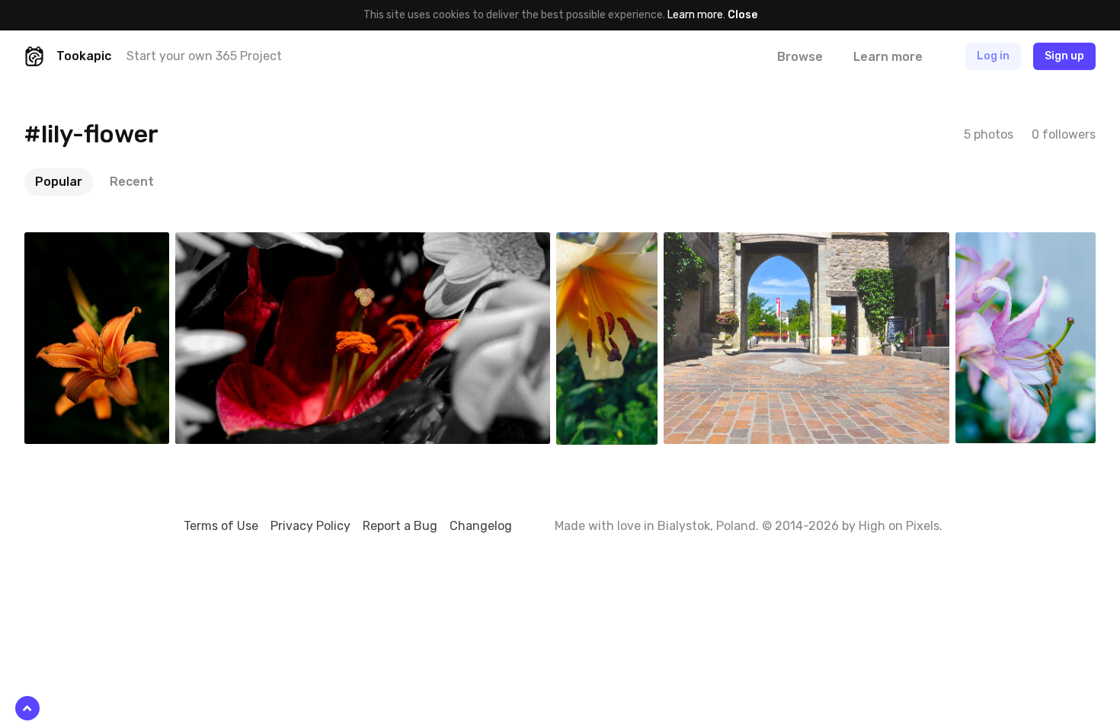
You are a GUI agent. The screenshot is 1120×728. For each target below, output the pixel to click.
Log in (993, 55)
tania (712, 243)
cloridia (77, 243)
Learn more (695, 14)
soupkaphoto (1024, 243)
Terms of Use (221, 526)
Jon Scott (236, 243)
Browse (800, 56)
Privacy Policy (310, 526)
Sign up (1064, 55)
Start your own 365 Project (204, 56)
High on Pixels (899, 526)
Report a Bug (400, 526)
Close (742, 14)
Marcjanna (616, 243)
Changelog (481, 526)
